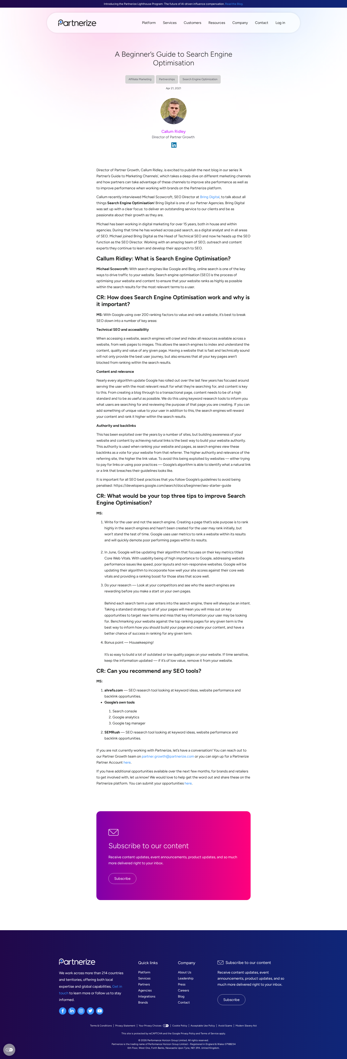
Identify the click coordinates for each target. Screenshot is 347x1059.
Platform (149, 22)
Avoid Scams (225, 1025)
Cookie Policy (179, 1025)
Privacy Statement (125, 1025)
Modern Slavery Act (246, 1025)
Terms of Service (210, 1033)
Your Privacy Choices (150, 1025)
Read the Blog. (234, 4)
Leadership (185, 978)
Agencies (145, 990)
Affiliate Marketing (140, 79)
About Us (184, 972)
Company (240, 22)
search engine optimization (200, 79)
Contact (261, 22)
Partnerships (167, 79)
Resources (216, 22)
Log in (280, 22)
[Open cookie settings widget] (9, 1050)
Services (170, 22)
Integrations (146, 996)
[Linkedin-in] (72, 1011)
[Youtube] (99, 1011)
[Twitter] (90, 1011)
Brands (143, 1002)
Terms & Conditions (101, 1025)
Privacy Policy (188, 1033)
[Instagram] (81, 1011)
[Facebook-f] (62, 1011)
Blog (181, 996)
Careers (183, 990)
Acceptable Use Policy (203, 1025)
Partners (144, 984)
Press (181, 984)
